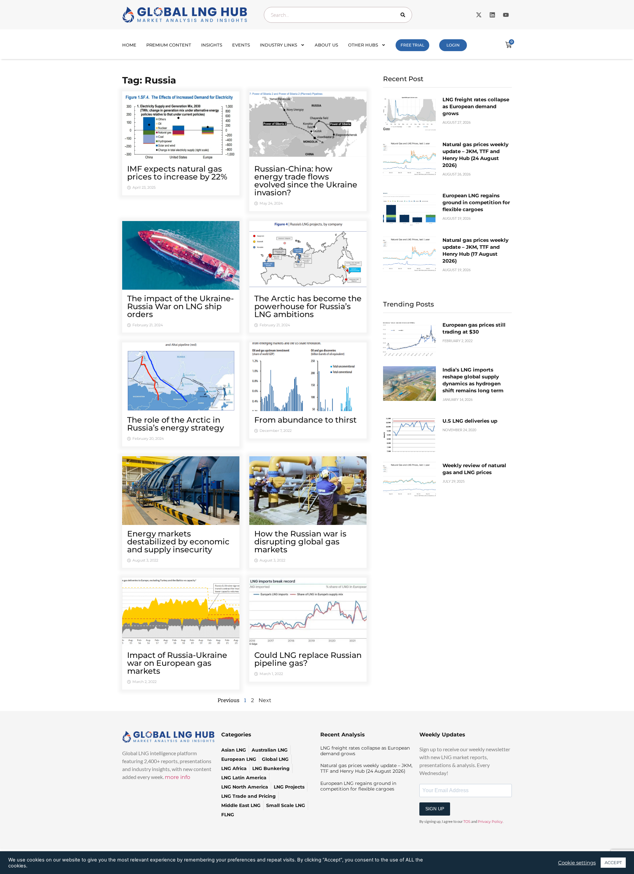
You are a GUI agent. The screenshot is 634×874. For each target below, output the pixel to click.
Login (453, 45)
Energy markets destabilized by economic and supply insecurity (178, 541)
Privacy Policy (490, 821)
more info (177, 777)
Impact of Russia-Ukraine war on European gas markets (177, 663)
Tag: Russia (149, 80)
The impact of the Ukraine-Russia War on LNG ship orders (180, 306)
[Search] (404, 15)
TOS (467, 821)
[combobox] (338, 15)
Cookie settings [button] (577, 863)
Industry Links (278, 45)
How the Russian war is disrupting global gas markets (300, 541)
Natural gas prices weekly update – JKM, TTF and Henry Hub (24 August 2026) (366, 768)
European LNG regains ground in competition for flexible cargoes (476, 202)
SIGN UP (434, 808)
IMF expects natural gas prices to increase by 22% (177, 172)
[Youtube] (506, 15)
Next (265, 700)
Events (241, 45)
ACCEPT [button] (613, 862)
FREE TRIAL (412, 45)
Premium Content (168, 45)
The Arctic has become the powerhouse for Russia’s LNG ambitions (308, 306)
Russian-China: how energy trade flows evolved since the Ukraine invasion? (305, 180)
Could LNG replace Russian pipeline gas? (308, 659)
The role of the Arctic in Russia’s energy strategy (175, 424)
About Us (326, 45)
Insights (211, 45)
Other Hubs (363, 45)
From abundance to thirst (305, 420)
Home (129, 45)
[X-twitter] (479, 15)
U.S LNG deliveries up (469, 421)
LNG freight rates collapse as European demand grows (475, 106)
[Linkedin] (492, 15)
